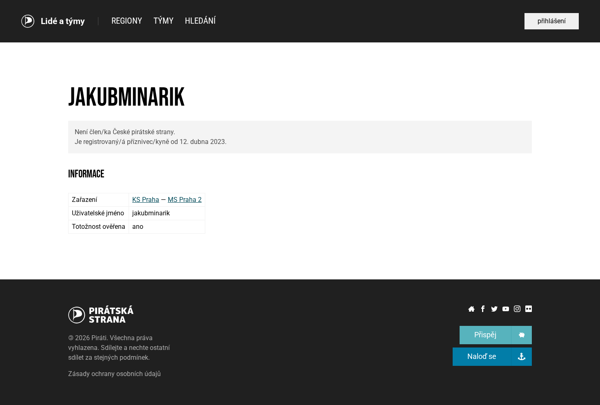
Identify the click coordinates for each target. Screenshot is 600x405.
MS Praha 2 (185, 200)
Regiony (126, 21)
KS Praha (145, 200)
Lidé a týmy (63, 21)
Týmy (163, 21)
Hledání (200, 21)
